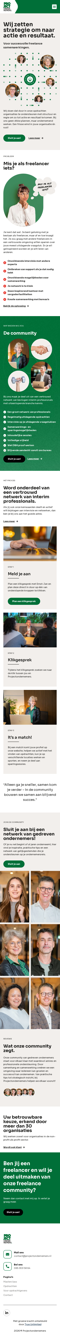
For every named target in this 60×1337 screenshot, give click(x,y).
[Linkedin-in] (6, 1312)
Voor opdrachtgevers (15, 1290)
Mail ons (19, 1252)
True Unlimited (33, 1324)
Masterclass (10, 1281)
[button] (54, 6)
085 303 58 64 (22, 1268)
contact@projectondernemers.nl (32, 1256)
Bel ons (18, 1264)
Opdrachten (10, 1286)
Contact (8, 1295)
